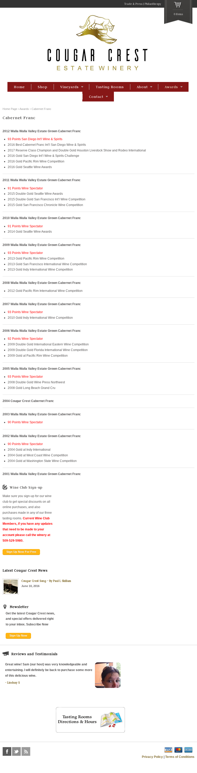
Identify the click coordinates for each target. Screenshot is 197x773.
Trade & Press (133, 4)
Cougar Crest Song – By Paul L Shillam (46, 581)
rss (26, 751)
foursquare (35, 751)
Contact (92, 96)
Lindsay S (13, 682)
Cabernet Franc (41, 108)
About (139, 87)
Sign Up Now (18, 635)
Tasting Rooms (110, 87)
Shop (42, 87)
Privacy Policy (152, 757)
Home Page (10, 108)
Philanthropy (153, 4)
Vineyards (66, 87)
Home (19, 87)
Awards (168, 87)
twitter (16, 751)
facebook (7, 751)
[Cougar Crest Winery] (98, 71)
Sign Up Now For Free (21, 551)
